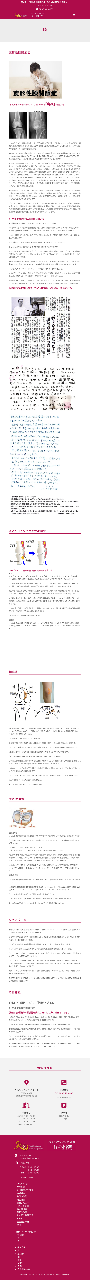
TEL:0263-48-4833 (64, 1093)
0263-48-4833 (46, 9)
